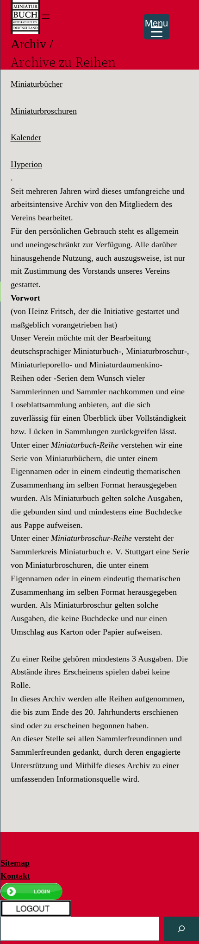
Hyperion (26, 164)
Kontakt (15, 875)
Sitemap (15, 862)
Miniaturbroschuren (44, 111)
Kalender (26, 137)
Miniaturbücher (36, 84)
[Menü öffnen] (45, 16)
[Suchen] (181, 929)
